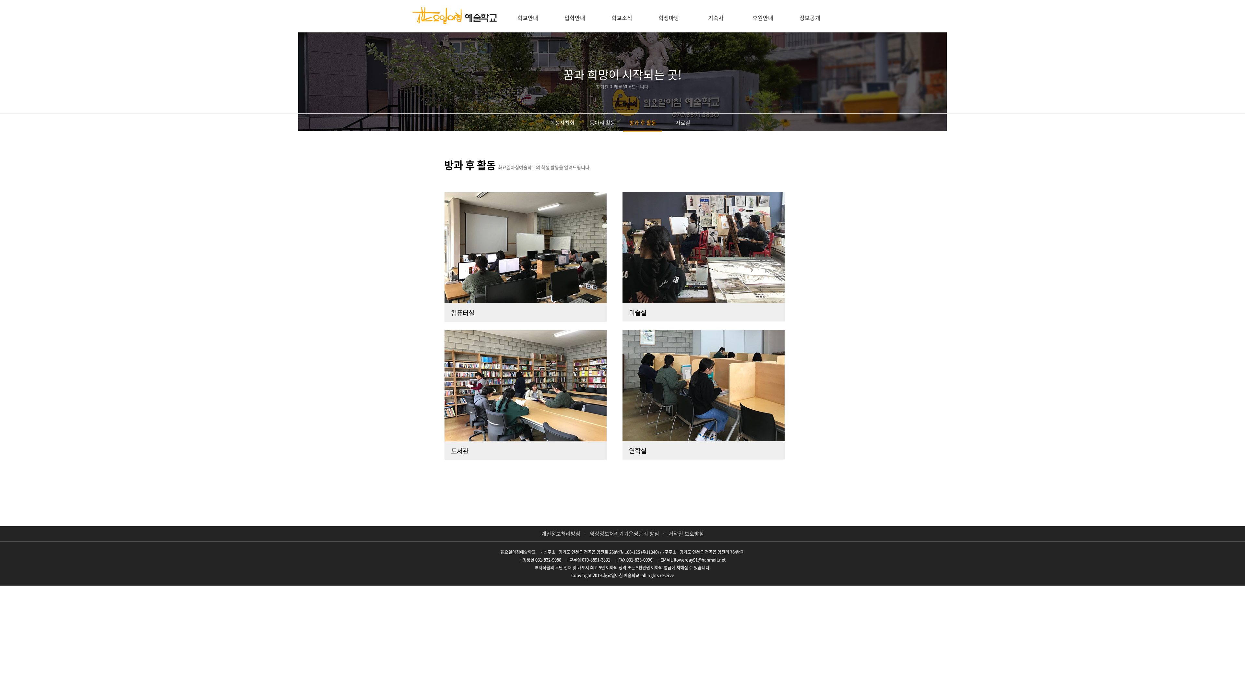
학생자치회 (562, 122)
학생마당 (668, 18)
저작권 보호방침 (686, 533)
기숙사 (716, 18)
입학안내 (574, 18)
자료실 (683, 122)
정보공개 (810, 18)
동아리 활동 (602, 122)
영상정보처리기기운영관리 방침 (624, 533)
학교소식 (621, 18)
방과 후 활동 (642, 122)
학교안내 (527, 18)
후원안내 (763, 18)
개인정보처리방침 (560, 533)
